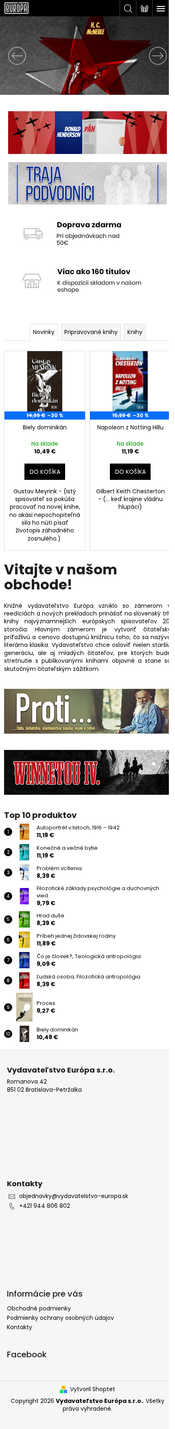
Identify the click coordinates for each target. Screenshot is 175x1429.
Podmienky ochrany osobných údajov (60, 1305)
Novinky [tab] (40, 325)
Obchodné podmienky (39, 1296)
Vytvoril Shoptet (89, 1377)
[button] (12, 55)
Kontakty (19, 1315)
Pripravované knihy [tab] (87, 325)
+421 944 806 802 (44, 1193)
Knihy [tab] (131, 325)
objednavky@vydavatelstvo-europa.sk (73, 1184)
